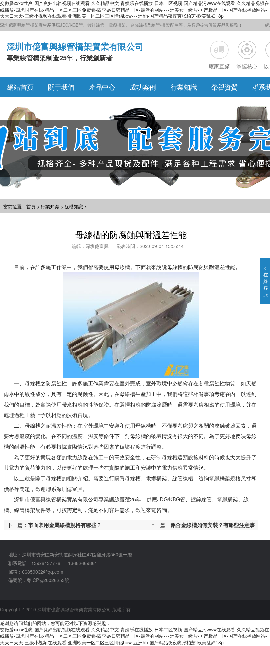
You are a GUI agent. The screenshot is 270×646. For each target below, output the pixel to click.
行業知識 (50, 206)
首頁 (31, 206)
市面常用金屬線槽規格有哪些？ (65, 525)
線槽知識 (74, 206)
